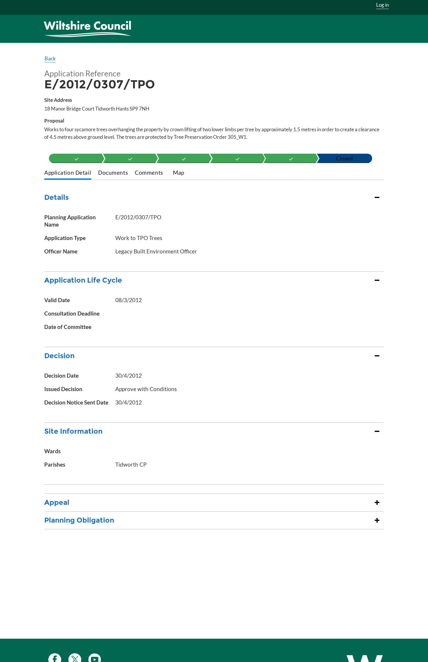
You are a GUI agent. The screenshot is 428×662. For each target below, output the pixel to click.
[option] (77, 158)
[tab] (67, 173)
